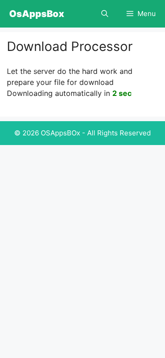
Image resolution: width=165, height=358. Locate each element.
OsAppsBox (36, 13)
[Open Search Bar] (104, 14)
